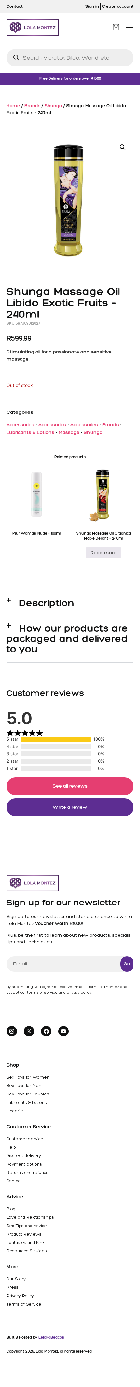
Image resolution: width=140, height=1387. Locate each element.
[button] (129, 27)
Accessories (20, 425)
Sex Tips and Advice (27, 1225)
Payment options (24, 1164)
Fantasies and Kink (25, 1242)
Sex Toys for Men (24, 1085)
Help (11, 1147)
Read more (104, 553)
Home (13, 105)
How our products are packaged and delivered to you (67, 638)
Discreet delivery (24, 1155)
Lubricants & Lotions (30, 432)
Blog (11, 1208)
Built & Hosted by (35, 1337)
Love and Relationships (30, 1217)
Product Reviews (24, 1234)
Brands (32, 105)
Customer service (25, 1138)
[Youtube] (63, 1031)
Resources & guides (27, 1251)
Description (47, 603)
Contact (14, 1180)
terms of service (42, 992)
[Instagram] (12, 1031)
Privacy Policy (20, 1295)
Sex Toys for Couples (28, 1094)
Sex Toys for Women (28, 1077)
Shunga (53, 105)
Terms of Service (24, 1304)
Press (13, 1287)
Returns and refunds (28, 1172)
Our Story (16, 1278)
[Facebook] (46, 1031)
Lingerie (15, 1110)
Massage (69, 432)
